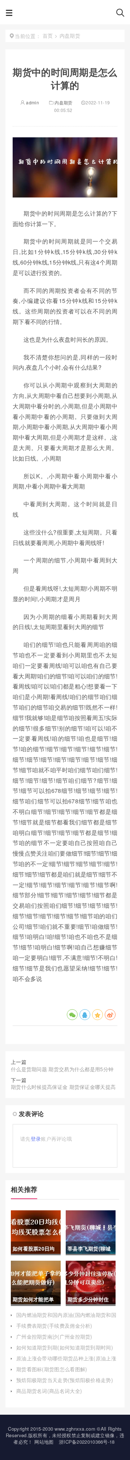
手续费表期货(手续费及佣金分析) (54, 1325)
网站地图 (43, 1441)
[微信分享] (72, 1014)
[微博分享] (110, 1014)
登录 (36, 1138)
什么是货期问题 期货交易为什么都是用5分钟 (62, 1069)
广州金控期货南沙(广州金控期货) (54, 1336)
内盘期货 (63, 102)
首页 (48, 35)
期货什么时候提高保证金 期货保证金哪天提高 (63, 1086)
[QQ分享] (84, 1014)
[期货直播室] (64, 14)
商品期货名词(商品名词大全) (49, 1390)
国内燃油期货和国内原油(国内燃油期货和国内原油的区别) (66, 1318)
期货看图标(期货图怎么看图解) (51, 1369)
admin (32, 102)
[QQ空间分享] (97, 1014)
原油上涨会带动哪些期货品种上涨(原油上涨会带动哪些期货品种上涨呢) (66, 1362)
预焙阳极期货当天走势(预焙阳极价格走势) (64, 1380)
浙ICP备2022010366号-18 (87, 1441)
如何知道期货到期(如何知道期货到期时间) (64, 1347)
